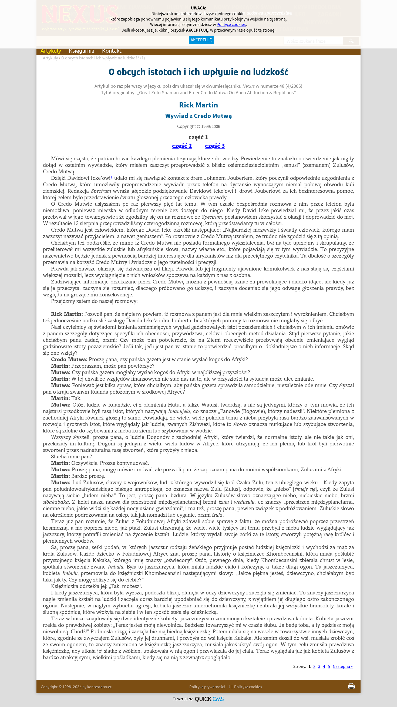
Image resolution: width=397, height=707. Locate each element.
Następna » (343, 666)
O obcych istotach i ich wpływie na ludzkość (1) (103, 58)
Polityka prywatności (207, 686)
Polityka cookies (248, 686)
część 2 (182, 146)
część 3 (215, 146)
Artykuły (51, 50)
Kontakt (112, 50)
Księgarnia (81, 50)
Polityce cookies (231, 24)
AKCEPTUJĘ (201, 40)
